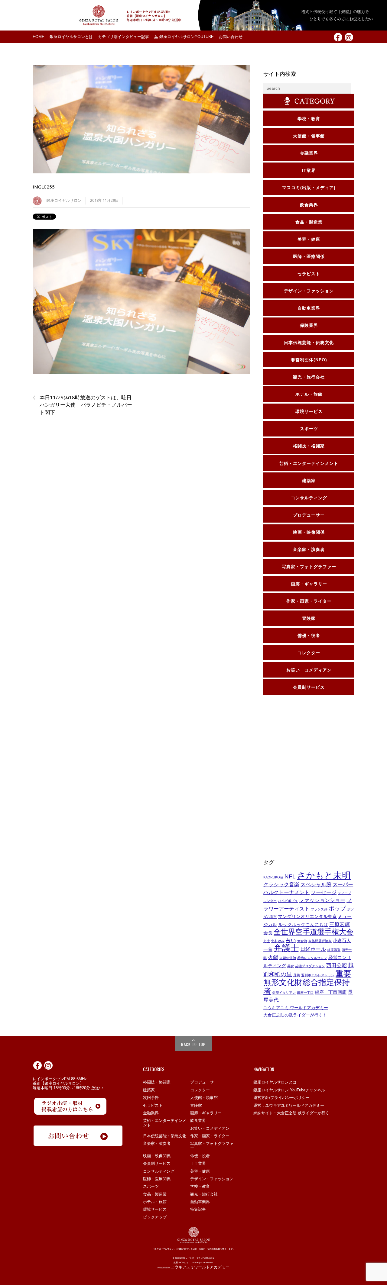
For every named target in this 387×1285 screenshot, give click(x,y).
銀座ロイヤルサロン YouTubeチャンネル (289, 1090)
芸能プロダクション (310, 966)
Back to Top (193, 1044)
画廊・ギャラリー (206, 1113)
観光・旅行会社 (204, 1194)
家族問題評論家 (320, 941)
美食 (290, 966)
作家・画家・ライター (209, 1136)
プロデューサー (204, 1082)
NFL (290, 876)
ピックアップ (155, 1217)
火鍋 (273, 957)
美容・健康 (200, 1171)
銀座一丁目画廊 (330, 992)
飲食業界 (198, 1120)
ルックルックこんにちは (303, 924)
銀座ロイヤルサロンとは (71, 37)
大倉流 (302, 941)
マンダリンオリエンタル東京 (307, 916)
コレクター (200, 1090)
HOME (38, 37)
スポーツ (151, 1186)
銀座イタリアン (284, 992)
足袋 (296, 975)
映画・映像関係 (157, 1156)
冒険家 (196, 1105)
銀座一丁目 (305, 992)
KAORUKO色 (273, 877)
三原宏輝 (339, 924)
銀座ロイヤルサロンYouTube (186, 37)
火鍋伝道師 (287, 958)
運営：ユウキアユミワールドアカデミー (288, 1105)
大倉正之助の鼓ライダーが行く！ (295, 1015)
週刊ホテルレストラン (317, 975)
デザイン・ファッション (211, 1179)
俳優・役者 (200, 1156)
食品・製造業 (155, 1194)
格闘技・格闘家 (157, 1082)
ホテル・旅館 (155, 1202)
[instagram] (349, 37)
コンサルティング (158, 1171)
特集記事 (198, 1209)
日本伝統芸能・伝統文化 (164, 1136)
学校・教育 (200, 1186)
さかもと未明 (324, 875)
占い (291, 940)
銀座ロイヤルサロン (64, 200)
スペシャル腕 (316, 884)
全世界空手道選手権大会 (313, 932)
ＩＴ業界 (198, 1163)
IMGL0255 (44, 187)
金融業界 (151, 1113)
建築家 (149, 1090)
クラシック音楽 (281, 884)
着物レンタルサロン (312, 958)
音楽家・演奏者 (157, 1143)
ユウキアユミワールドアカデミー (200, 1267)
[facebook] (338, 37)
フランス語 (319, 909)
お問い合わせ (230, 37)
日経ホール (313, 949)
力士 (266, 941)
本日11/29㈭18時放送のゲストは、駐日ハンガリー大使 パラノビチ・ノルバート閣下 (82, 405)
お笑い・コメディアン (209, 1128)
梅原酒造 (333, 950)
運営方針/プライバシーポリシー (281, 1097)
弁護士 (286, 948)
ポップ (337, 908)
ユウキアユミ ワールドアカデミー (295, 1007)
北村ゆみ (278, 941)
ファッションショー (322, 900)
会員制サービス (157, 1163)
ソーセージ (324, 892)
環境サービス (155, 1209)
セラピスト (153, 1105)
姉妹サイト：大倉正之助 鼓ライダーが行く (291, 1113)
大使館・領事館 (204, 1097)
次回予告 (151, 1097)
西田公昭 (336, 965)
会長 (267, 932)
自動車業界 (200, 1202)
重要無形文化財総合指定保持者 (307, 982)
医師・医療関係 (157, 1179)
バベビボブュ (288, 901)
